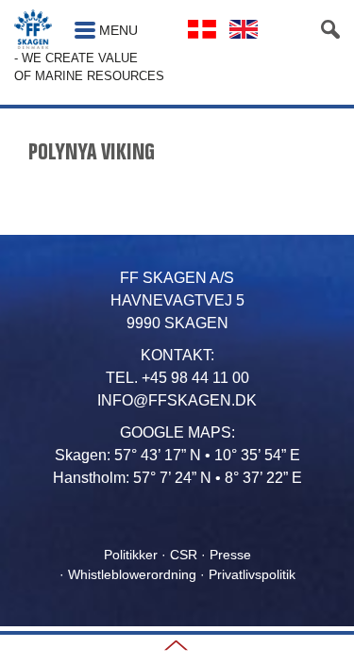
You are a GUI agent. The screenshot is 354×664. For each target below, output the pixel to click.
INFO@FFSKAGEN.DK (177, 400)
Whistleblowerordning (132, 574)
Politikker (131, 554)
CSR (183, 554)
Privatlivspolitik (252, 574)
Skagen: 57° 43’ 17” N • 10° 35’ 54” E (177, 455)
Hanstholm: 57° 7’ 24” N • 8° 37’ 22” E (177, 478)
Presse (230, 554)
